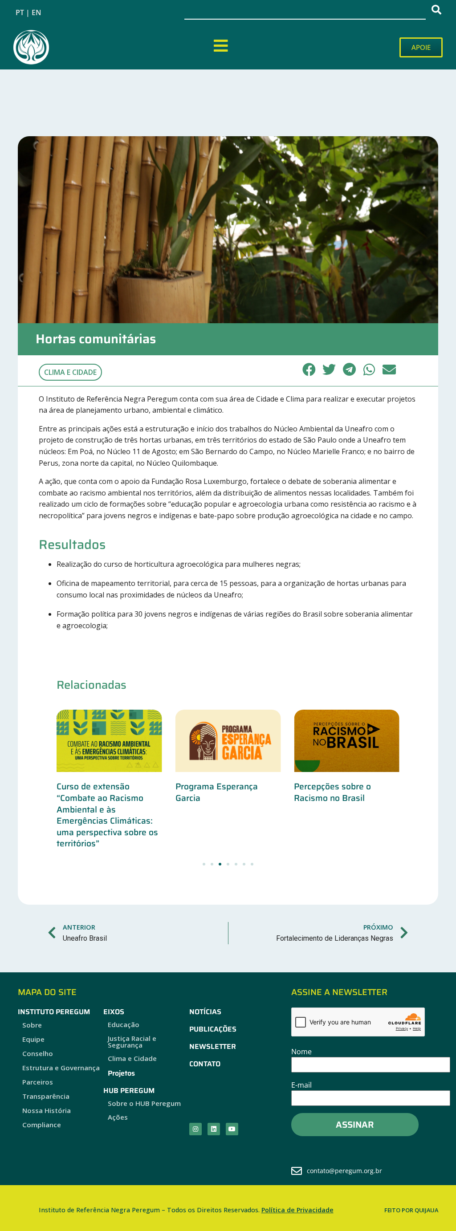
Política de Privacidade (297, 1210)
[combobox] (305, 10)
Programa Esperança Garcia (216, 792)
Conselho (37, 1053)
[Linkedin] (214, 1129)
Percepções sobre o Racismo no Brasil (332, 792)
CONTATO (204, 1063)
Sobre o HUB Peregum (144, 1103)
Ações (118, 1117)
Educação (123, 1024)
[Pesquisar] (438, 10)
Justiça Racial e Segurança (132, 1041)
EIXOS (113, 1011)
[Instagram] (195, 1129)
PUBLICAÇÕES (212, 1029)
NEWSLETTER (212, 1046)
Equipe (33, 1039)
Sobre (32, 1024)
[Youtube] (232, 1129)
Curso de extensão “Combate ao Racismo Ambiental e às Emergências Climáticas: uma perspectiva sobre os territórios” (107, 815)
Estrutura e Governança (61, 1067)
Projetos (121, 1073)
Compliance (41, 1124)
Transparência (45, 1096)
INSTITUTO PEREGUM (54, 1011)
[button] (309, 369)
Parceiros (37, 1081)
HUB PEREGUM (129, 1090)
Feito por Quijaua (411, 1210)
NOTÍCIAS (205, 1011)
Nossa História (46, 1110)
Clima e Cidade (70, 372)
